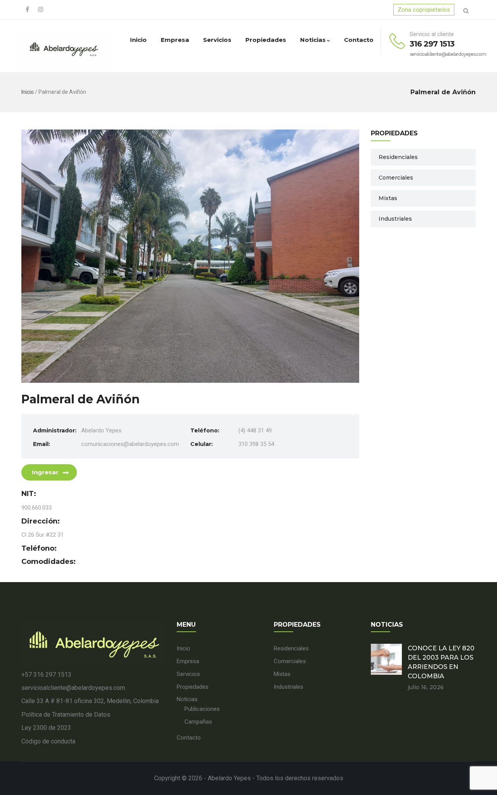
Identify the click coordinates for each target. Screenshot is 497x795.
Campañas (198, 721)
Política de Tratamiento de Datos (65, 714)
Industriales (395, 218)
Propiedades (265, 39)
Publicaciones (202, 708)
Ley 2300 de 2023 (46, 727)
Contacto (359, 39)
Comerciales (396, 177)
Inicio (138, 39)
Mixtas (388, 198)
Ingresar (45, 472)
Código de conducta (48, 741)
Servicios (217, 39)
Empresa (175, 39)
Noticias (313, 39)
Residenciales (398, 157)
